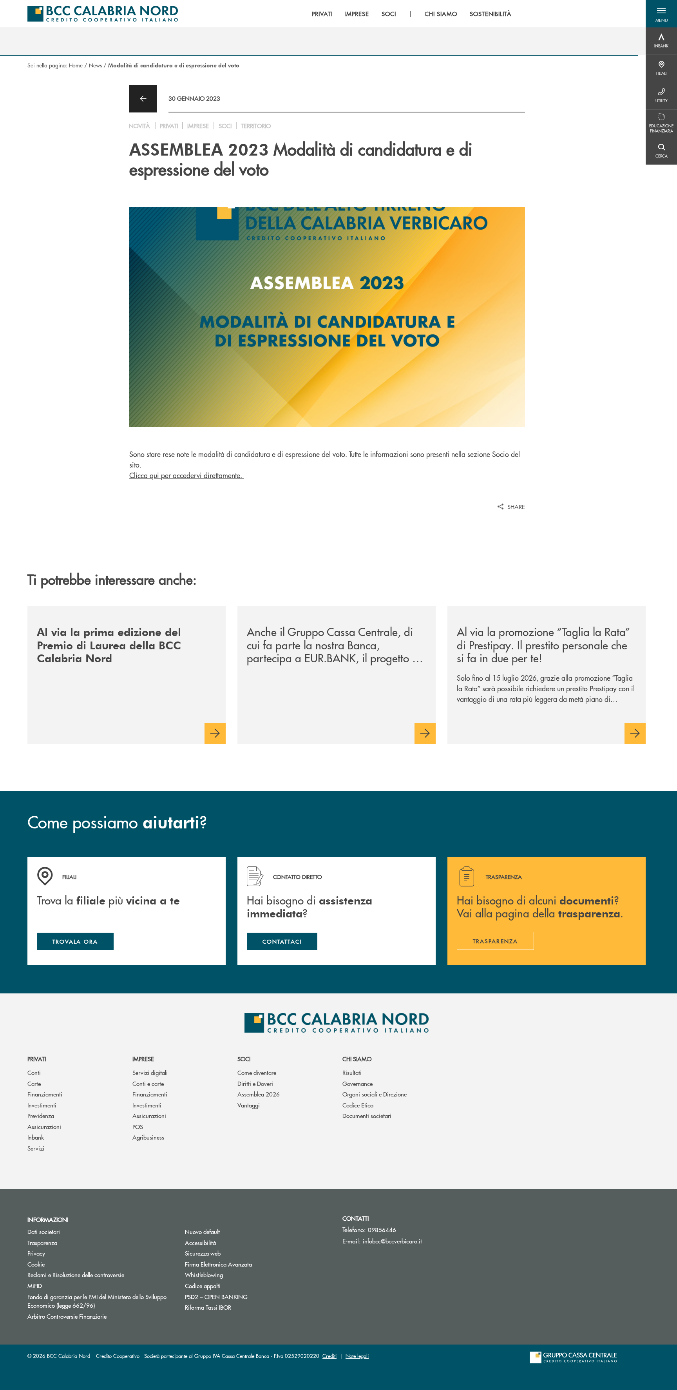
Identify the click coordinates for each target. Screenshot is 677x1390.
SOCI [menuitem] (389, 13)
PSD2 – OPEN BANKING (246, 1296)
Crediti (329, 1355)
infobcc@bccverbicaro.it (392, 1241)
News (95, 65)
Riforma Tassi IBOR (208, 1307)
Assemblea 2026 (258, 1094)
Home (76, 65)
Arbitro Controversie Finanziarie (96, 1316)
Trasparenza (42, 1242)
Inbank (35, 1137)
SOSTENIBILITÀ (491, 13)
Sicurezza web (203, 1253)
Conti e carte (148, 1083)
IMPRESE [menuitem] (357, 13)
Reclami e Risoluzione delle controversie (75, 1274)
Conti (34, 1072)
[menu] (412, 13)
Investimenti (41, 1105)
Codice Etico (357, 1105)
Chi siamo (356, 1059)
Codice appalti (203, 1285)
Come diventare (256, 1072)
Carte (34, 1083)
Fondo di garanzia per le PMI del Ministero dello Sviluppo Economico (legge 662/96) (97, 1301)
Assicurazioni (44, 1126)
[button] (661, 13)
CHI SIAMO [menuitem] (441, 13)
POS (137, 1126)
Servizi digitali (150, 1072)
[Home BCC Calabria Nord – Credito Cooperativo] (102, 13)
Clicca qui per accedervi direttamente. (186, 475)
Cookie (36, 1264)
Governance (357, 1083)
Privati (36, 1059)
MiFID (34, 1285)
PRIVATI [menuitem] (322, 13)
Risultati (352, 1072)
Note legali (357, 1355)
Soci (243, 1059)
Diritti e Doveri (255, 1083)
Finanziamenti (44, 1094)
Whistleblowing (204, 1274)
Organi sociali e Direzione (374, 1094)
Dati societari (43, 1231)
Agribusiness (148, 1137)
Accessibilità (200, 1242)
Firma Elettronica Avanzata (218, 1264)
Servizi (35, 1148)
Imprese (143, 1059)
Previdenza (40, 1115)
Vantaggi (248, 1105)
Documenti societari (366, 1115)
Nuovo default (202, 1231)
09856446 (382, 1229)
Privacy (36, 1253)
